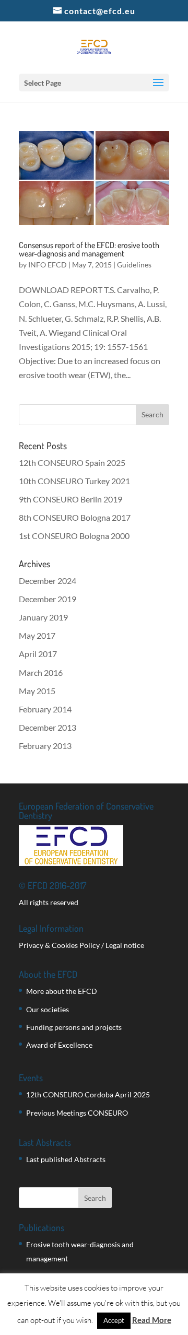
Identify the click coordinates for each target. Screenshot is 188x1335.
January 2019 (43, 617)
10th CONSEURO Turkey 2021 (74, 481)
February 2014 (45, 709)
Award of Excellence (59, 1044)
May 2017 (37, 635)
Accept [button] (113, 1320)
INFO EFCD (47, 264)
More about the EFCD (61, 991)
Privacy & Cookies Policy (59, 945)
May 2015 (37, 691)
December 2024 (47, 580)
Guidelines (134, 264)
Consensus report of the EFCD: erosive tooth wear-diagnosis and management (89, 249)
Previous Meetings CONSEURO (77, 1112)
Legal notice (124, 945)
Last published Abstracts (65, 1159)
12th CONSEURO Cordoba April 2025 (88, 1094)
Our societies (47, 1009)
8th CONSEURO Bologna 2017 (75, 517)
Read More (151, 1320)
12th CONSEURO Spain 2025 (72, 462)
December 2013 (47, 727)
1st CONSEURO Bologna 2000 (74, 536)
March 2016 (41, 672)
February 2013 (45, 746)
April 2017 (38, 654)
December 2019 (47, 599)
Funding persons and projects (74, 1027)
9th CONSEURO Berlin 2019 (70, 499)
